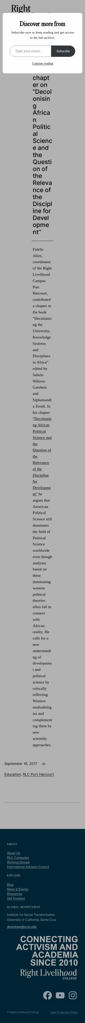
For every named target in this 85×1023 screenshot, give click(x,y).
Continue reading (42, 63)
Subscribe (63, 51)
